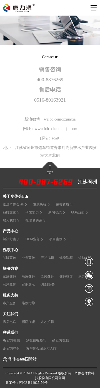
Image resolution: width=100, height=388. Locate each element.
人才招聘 (47, 322)
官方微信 (13, 340)
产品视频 (47, 258)
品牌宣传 (9, 258)
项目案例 (55, 239)
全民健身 (47, 276)
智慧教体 (9, 284)
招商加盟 (28, 322)
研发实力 (32, 212)
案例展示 (28, 284)
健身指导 (66, 276)
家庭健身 (9, 276)
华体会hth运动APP (43, 348)
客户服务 (9, 303)
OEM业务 (33, 239)
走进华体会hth (13, 204)
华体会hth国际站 (22, 359)
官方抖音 (13, 348)
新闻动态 (55, 212)
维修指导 (28, 303)
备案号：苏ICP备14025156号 (27, 383)
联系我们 (77, 212)
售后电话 (9, 322)
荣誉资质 (62, 204)
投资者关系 (34, 220)
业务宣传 (28, 258)
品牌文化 (9, 212)
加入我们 (9, 220)
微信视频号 (37, 340)
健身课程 (66, 258)
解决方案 (9, 239)
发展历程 (39, 204)
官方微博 (62, 340)
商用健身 (28, 276)
